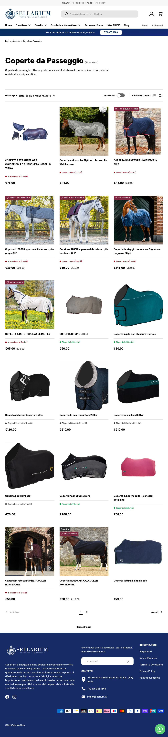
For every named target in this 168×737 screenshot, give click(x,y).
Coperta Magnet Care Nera (75, 495)
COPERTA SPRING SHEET (74, 333)
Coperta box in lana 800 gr (129, 414)
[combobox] (99, 14)
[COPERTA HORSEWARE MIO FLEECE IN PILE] (138, 131)
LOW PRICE (113, 25)
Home (8, 25)
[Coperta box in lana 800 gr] (138, 385)
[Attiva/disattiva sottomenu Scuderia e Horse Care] (79, 25)
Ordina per (11, 95)
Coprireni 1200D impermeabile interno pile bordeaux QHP (84, 251)
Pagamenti (145, 651)
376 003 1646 (111, 32)
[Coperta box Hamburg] (29, 466)
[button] (160, 14)
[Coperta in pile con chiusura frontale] (138, 304)
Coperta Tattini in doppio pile (130, 580)
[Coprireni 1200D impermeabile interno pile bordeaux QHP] (84, 220)
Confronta (109, 95)
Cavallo (39, 25)
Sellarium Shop (18, 725)
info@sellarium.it (97, 696)
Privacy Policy (147, 671)
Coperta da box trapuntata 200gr (78, 414)
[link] (41, 612)
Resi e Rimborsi (148, 657)
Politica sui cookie (149, 677)
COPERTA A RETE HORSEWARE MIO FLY (27, 333)
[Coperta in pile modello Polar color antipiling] (138, 466)
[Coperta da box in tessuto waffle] (29, 385)
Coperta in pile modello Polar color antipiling (133, 497)
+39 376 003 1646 (96, 688)
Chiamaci (157, 25)
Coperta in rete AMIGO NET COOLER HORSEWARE (25, 582)
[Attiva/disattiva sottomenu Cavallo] (46, 25)
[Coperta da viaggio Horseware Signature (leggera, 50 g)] (138, 220)
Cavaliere (21, 25)
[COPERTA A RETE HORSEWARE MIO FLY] (29, 304)
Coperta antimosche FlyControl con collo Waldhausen (83, 162)
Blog (126, 25)
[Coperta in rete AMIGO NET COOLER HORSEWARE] (29, 551)
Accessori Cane (93, 25)
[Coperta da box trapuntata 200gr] (84, 385)
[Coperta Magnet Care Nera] (84, 466)
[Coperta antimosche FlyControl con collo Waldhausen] (84, 131)
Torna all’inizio (84, 627)
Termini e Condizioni (151, 664)
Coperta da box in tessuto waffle (24, 414)
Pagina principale (12, 41)
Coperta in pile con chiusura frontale (135, 333)
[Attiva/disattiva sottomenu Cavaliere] (29, 25)
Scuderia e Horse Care (64, 25)
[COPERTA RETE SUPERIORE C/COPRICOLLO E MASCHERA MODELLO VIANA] (29, 131)
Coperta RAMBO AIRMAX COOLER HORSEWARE (79, 582)
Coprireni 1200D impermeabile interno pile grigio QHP (29, 251)
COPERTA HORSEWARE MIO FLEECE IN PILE (135, 162)
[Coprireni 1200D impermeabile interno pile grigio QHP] (29, 220)
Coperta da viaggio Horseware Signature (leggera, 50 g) (137, 251)
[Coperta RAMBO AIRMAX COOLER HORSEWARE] (84, 551)
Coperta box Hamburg (18, 495)
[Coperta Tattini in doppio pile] (138, 551)
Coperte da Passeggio (32, 41)
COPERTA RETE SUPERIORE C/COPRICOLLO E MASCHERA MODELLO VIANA (28, 164)
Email (145, 25)
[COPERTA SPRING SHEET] (84, 304)
